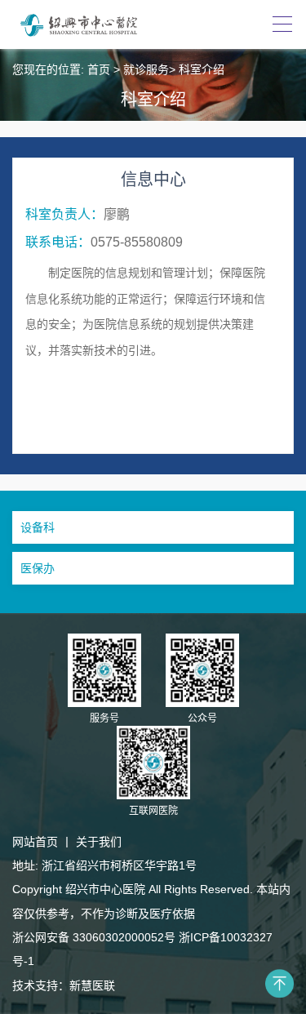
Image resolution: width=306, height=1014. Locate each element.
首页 (98, 69)
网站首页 (35, 841)
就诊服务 (146, 69)
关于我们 (99, 841)
